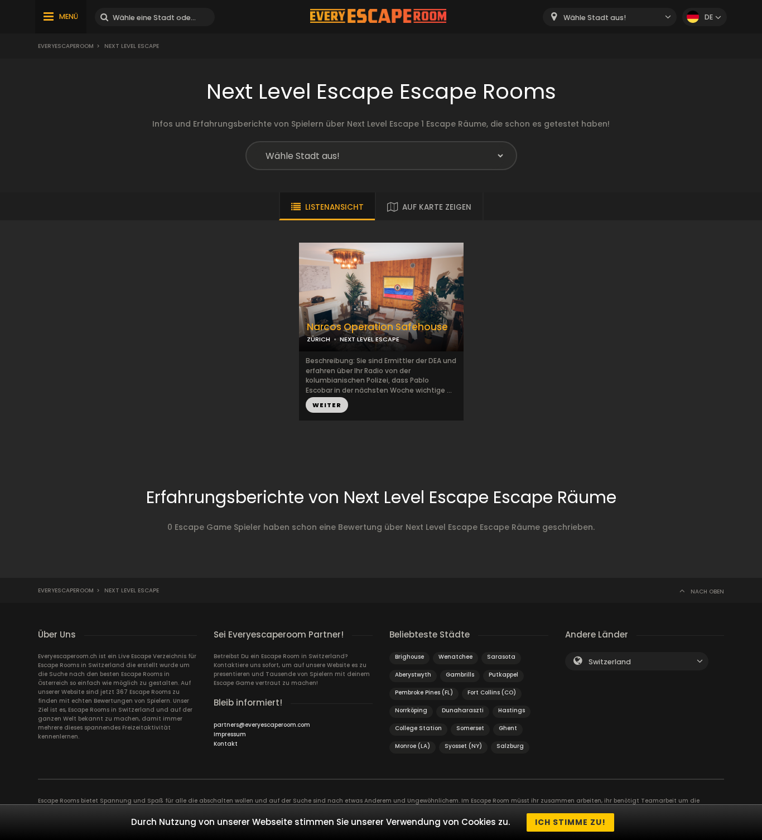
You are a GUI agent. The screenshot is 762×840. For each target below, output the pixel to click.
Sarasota (501, 657)
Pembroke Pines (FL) (424, 692)
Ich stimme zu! (570, 822)
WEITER (326, 404)
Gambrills (460, 674)
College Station (418, 728)
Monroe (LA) (412, 746)
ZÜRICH (318, 339)
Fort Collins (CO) (491, 692)
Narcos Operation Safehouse (377, 327)
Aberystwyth (413, 674)
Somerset (470, 728)
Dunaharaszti (463, 710)
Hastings (511, 710)
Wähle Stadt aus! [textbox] (594, 17)
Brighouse (409, 657)
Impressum (230, 734)
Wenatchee (455, 657)
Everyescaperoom (66, 46)
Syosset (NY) (463, 746)
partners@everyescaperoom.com (262, 725)
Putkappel (503, 674)
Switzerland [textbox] (610, 662)
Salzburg (510, 746)
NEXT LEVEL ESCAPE (369, 339)
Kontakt (226, 744)
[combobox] (610, 17)
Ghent (508, 728)
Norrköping (411, 710)
